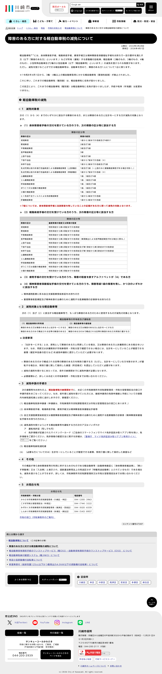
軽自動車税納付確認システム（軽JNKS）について (34, 555)
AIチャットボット (112, 10)
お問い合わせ (116, 666)
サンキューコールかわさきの (56, 654)
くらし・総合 (32, 28)
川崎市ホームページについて (93, 666)
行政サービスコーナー (105, 659)
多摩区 (135, 582)
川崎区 (82, 582)
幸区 (92, 582)
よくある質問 (92, 10)
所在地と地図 (85, 659)
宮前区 (124, 582)
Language (78, 10)
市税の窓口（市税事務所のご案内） (37, 517)
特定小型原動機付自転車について (26, 560)
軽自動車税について (74, 28)
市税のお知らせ (55, 28)
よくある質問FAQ (23, 580)
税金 (43, 28)
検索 (141, 5)
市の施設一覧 (56, 633)
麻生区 (146, 582)
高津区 (113, 582)
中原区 (102, 582)
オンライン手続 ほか (133, 10)
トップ (20, 28)
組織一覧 (21, 633)
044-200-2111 (91, 646)
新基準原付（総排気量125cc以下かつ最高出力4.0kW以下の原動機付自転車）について (53, 564)
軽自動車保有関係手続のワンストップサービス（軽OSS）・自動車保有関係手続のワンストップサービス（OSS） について (70, 551)
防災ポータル (59, 8)
